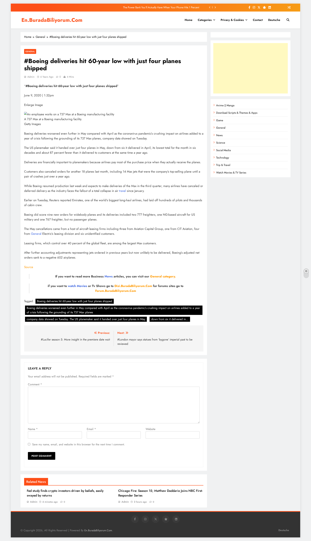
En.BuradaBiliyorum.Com (51, 20)
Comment (35, 384)
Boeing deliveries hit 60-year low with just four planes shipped (74, 301)
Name (33, 429)
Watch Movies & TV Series (231, 173)
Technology (222, 158)
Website (150, 429)
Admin (30, 77)
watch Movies (77, 286)
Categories (205, 20)
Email (91, 429)
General (30, 51)
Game (219, 120)
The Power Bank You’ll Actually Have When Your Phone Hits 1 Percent (161, 7)
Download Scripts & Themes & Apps (236, 113)
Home (188, 20)
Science (220, 143)
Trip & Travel (223, 165)
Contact (258, 20)
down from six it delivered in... (169, 319)
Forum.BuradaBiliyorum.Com (115, 291)
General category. (163, 276)
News (109, 276)
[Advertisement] (250, 68)
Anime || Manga (225, 105)
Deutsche (274, 20)
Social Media (223, 150)
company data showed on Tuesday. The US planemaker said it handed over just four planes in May (86, 319)
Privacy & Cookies (232, 20)
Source (28, 267)
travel (122, 191)
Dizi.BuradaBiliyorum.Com (133, 286)
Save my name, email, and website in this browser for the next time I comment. (78, 444)
